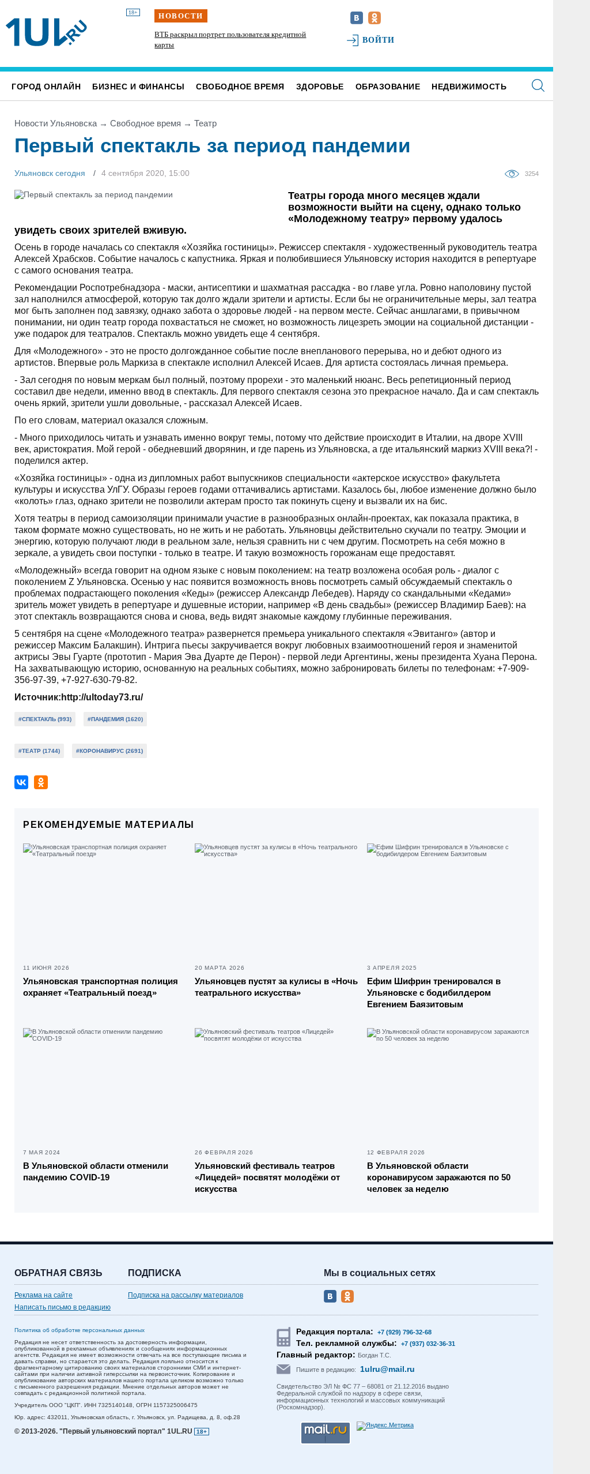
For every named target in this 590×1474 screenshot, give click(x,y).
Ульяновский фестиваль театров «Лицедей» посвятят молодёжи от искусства (267, 1177)
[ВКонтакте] (21, 782)
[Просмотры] (515, 173)
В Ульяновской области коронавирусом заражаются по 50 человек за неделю (438, 1177)
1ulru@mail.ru (387, 1369)
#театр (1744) (39, 751)
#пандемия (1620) (115, 719)
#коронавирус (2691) (109, 751)
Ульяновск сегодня (49, 173)
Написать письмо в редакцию (62, 1307)
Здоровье (320, 86)
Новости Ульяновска (55, 123)
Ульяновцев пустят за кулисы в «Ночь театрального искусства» (276, 986)
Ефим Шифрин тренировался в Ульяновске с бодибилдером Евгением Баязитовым (434, 992)
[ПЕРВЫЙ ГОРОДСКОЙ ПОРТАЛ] (46, 32)
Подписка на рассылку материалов (185, 1295)
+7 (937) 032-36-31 (428, 1343)
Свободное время (240, 86)
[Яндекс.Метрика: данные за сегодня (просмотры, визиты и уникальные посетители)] (385, 1426)
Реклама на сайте (43, 1295)
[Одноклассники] (41, 782)
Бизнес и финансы (138, 86)
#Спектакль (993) (44, 719)
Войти (378, 40)
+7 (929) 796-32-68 (404, 1332)
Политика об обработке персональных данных (79, 1330)
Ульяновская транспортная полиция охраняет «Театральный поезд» (100, 986)
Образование (388, 86)
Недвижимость (469, 86)
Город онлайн (46, 86)
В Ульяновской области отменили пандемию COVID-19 (95, 1171)
